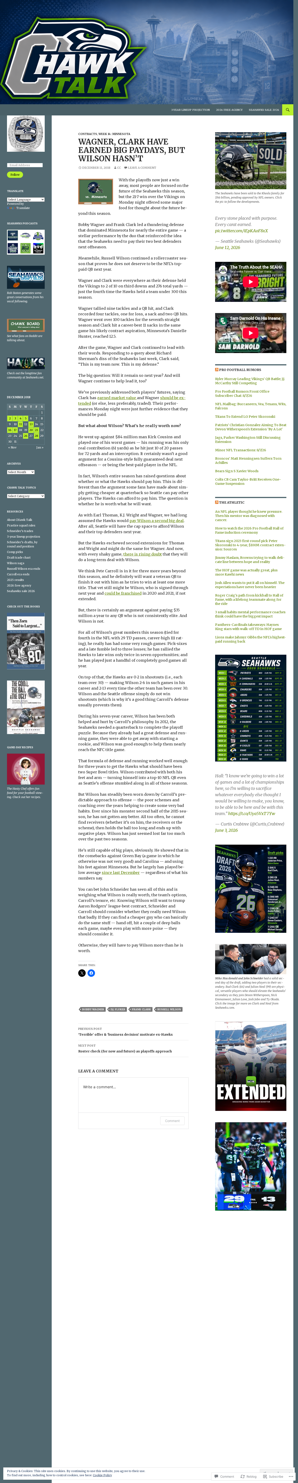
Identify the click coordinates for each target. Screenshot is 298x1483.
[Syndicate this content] (216, 370)
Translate (23, 208)
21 (36, 430)
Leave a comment (142, 167)
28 (36, 436)
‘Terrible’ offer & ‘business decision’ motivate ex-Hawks (125, 1032)
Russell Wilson (169, 1009)
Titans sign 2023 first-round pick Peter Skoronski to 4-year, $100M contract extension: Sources (250, 545)
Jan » (40, 447)
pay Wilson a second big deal (156, 520)
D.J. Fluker (118, 1009)
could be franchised (123, 593)
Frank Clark (141, 1009)
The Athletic (231, 502)
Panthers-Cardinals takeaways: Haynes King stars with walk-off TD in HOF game (248, 627)
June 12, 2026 (227, 247)
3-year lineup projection (190, 109)
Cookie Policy (102, 1475)
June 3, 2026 (226, 830)
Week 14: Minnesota (114, 134)
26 (25, 436)
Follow (15, 174)
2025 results (15, 580)
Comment (172, 1121)
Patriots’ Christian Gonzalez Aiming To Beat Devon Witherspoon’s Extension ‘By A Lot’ (250, 427)
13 (31, 424)
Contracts (87, 134)
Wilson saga (15, 563)
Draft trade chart (18, 557)
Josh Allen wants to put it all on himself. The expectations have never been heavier (249, 585)
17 (15, 430)
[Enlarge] (279, 660)
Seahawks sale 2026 (264, 109)
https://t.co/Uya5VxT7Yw (251, 813)
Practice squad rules (21, 525)
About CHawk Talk (19, 520)
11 (20, 424)
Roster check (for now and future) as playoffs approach (125, 1048)
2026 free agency (229, 109)
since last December (121, 872)
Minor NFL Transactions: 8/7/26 (240, 450)
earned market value (117, 397)
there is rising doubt (142, 554)
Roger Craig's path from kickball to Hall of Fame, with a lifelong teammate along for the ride (249, 599)
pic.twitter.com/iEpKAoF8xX (241, 230)
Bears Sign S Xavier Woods (236, 471)
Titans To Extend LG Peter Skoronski (245, 417)
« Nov (12, 447)
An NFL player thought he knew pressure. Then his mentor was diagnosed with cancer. (248, 515)
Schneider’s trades (20, 531)
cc (119, 167)
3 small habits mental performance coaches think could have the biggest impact (250, 614)
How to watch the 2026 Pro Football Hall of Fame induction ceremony (249, 530)
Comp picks (15, 552)
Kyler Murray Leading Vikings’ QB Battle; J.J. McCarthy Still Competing (250, 381)
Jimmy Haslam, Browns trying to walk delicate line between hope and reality (249, 560)
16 (9, 430)
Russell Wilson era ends (23, 568)
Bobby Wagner (93, 1009)
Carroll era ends (18, 574)
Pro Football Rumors (240, 370)
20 (31, 430)
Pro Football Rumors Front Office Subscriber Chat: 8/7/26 (242, 393)
